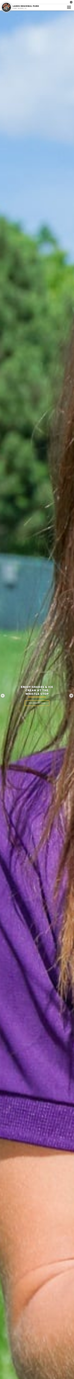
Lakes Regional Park (26, 6)
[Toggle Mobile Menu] (69, 7)
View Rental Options (37, 705)
